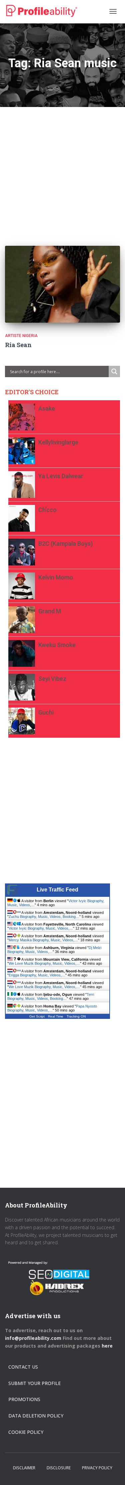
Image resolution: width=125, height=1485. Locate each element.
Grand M (49, 611)
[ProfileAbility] (41, 11)
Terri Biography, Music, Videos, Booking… (50, 996)
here (108, 1346)
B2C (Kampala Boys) (65, 543)
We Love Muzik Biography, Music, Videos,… (44, 963)
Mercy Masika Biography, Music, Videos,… (43, 940)
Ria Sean (18, 345)
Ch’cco (47, 509)
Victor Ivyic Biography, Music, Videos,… (41, 928)
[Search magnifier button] (114, 371)
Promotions (24, 1399)
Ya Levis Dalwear (60, 476)
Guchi (46, 712)
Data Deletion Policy (35, 1415)
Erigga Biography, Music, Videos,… (37, 975)
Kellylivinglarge (58, 442)
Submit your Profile (34, 1383)
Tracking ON (76, 1016)
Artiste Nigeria (21, 335)
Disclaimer (24, 1468)
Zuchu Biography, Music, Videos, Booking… (44, 917)
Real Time (55, 1016)
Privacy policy (97, 1468)
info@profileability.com (33, 1338)
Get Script (37, 1016)
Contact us (23, 1367)
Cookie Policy (25, 1432)
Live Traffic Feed (57, 889)
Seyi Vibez (52, 678)
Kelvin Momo (55, 577)
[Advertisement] (62, 169)
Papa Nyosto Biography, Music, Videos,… (52, 1008)
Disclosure (59, 1468)
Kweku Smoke (57, 644)
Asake (46, 408)
